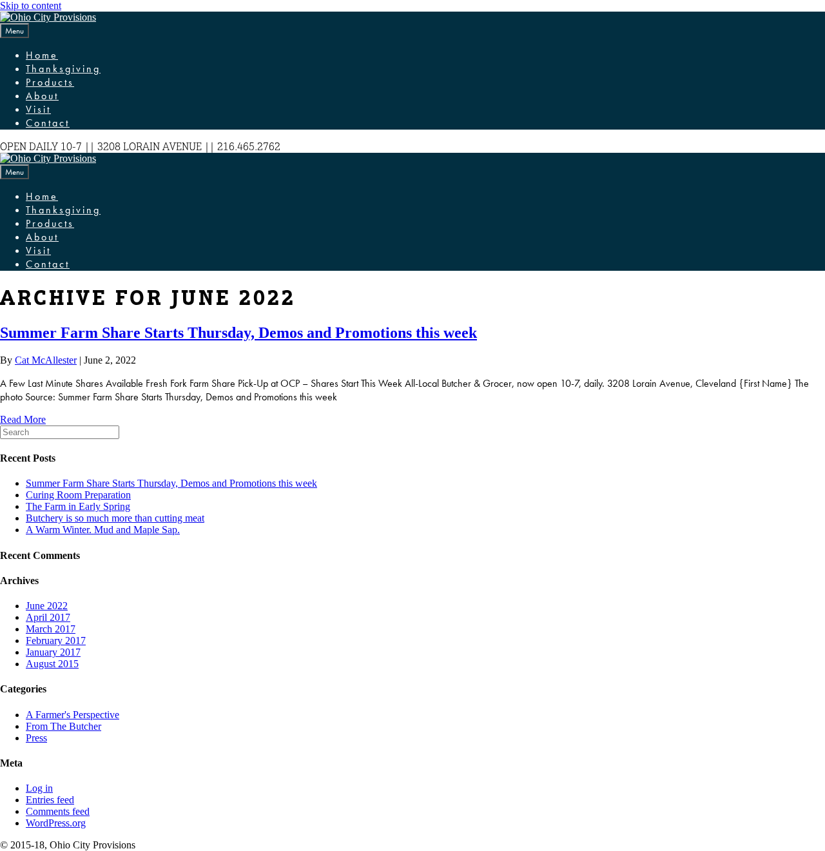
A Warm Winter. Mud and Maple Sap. (103, 529)
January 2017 (53, 652)
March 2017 (50, 628)
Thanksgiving (63, 68)
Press (36, 737)
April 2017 (48, 617)
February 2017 (56, 640)
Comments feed (58, 811)
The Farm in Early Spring (78, 506)
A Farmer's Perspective (72, 714)
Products (50, 82)
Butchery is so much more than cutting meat (115, 518)
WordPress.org (56, 822)
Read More (23, 419)
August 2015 (52, 663)
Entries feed (50, 799)
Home (42, 55)
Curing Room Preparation (78, 494)
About (42, 96)
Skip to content (30, 5)
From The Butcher (63, 726)
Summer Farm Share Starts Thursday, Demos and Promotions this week (238, 332)
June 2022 (47, 605)
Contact (48, 123)
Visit (38, 109)
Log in (39, 788)
